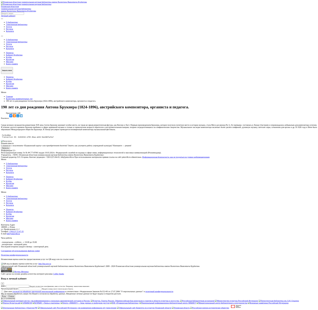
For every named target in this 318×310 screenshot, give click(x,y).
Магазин (9, 62)
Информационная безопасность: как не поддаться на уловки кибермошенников (176, 157)
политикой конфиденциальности (159, 291)
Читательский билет (9, 289)
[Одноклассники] (14, 115)
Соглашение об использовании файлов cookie (20, 251)
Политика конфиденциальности (14, 255)
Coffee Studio (58, 274)
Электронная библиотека (16, 24)
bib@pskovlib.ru (13, 234)
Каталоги (10, 31)
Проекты (10, 53)
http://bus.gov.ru (44, 264)
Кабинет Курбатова (14, 55)
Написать (5, 148)
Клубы (9, 57)
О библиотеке (12, 22)
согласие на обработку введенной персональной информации (38, 291)
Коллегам (10, 59)
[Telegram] (21, 115)
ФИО (3, 286)
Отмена (11, 296)
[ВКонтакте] (10, 115)
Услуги (9, 27)
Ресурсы (9, 29)
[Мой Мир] (17, 115)
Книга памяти (12, 64)
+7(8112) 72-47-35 (16, 231)
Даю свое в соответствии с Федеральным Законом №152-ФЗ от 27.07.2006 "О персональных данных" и (88, 291)
